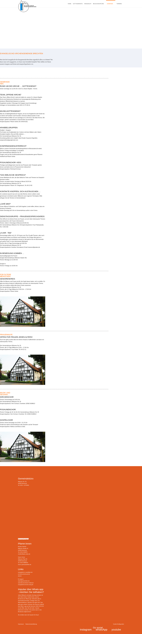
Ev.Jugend (20, 579)
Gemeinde (110, 3)
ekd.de (20, 576)
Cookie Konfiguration (118, 624)
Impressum (21, 624)
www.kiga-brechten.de (24, 581)
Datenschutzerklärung (31, 624)
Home (69, 3)
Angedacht (87, 3)
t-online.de (27, 554)
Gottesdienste (78, 3)
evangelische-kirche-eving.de (25, 584)
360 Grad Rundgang (23, 539)
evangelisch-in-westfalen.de (25, 572)
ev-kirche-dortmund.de (24, 574)
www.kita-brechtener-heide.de (26, 582)
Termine (119, 3)
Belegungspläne (98, 3)
